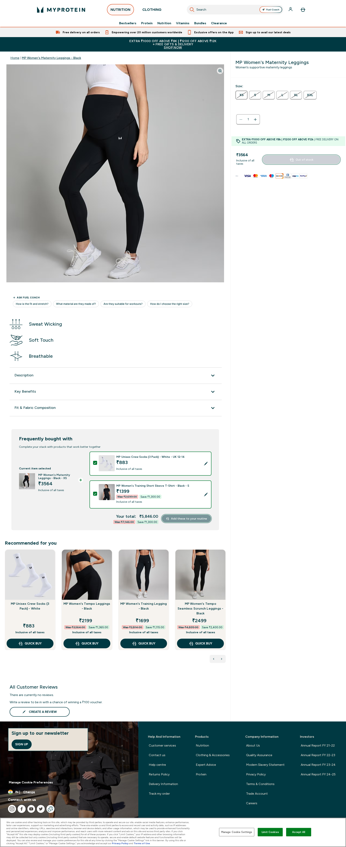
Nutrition (164, 23)
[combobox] (235, 9)
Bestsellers (127, 23)
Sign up (21, 744)
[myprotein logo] (61, 9)
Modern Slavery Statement (265, 764)
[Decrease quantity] (240, 119)
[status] (248, 119)
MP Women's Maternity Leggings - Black (51, 58)
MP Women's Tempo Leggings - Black (86, 606)
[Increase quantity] (255, 119)
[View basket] (303, 9)
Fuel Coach (272, 9)
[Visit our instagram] (12, 809)
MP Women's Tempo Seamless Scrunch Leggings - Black (200, 608)
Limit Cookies (270, 832)
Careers (251, 803)
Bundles (200, 23)
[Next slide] (225, 608)
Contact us (157, 755)
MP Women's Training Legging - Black (143, 606)
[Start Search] (192, 9)
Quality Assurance (259, 755)
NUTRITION (120, 10)
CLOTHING (151, 10)
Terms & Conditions (260, 784)
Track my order (159, 793)
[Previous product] (214, 659)
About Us (253, 745)
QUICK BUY (33, 643)
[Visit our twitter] (41, 809)
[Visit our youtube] (31, 809)
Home (14, 58)
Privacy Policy (256, 774)
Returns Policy (159, 774)
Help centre (157, 764)
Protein (147, 23)
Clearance (219, 23)
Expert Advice (206, 764)
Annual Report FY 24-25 (318, 774)
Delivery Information (163, 784)
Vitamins (182, 23)
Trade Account (257, 793)
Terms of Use (142, 843)
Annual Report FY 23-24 (318, 764)
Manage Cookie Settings (236, 832)
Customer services (162, 745)
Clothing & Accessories (213, 755)
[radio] (241, 95)
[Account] (291, 9)
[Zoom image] (220, 71)
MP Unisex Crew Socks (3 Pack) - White (30, 606)
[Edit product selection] (206, 464)
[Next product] (222, 659)
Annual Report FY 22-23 (318, 755)
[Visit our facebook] (22, 809)
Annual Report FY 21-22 (318, 745)
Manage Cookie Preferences (31, 782)
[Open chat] (50, 809)
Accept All (298, 832)
